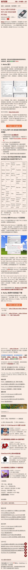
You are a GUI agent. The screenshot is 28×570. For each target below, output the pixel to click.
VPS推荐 (21, 1)
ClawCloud (14, 463)
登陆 (6, 418)
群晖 (23, 374)
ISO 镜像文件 (15, 135)
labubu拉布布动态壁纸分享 (7, 396)
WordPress (22, 563)
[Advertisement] (14, 43)
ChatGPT (3, 492)
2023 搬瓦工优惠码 (16, 477)
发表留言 (3, 19)
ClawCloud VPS (20, 463)
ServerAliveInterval (16, 449)
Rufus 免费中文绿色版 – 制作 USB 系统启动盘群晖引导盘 (8, 12)
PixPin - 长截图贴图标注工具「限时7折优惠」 (12, 381)
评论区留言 (10, 363)
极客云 (6, 359)
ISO (4, 372)
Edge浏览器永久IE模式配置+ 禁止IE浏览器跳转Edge (14, 384)
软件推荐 (14, 6)
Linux (7, 372)
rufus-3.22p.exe (14, 348)
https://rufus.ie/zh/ (14, 112)
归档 (16, 1)
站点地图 (10, 564)
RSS (5, 484)
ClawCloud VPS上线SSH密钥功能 (10, 453)
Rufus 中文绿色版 (16, 372)
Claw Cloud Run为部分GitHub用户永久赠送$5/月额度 (14, 399)
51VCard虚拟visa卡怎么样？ (8, 512)
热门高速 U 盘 (9, 374)
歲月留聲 (4, 2)
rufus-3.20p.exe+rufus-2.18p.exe (18, 308)
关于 (26, 1)
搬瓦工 (2, 486)
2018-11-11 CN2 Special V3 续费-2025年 (11, 394)
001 (8, 19)
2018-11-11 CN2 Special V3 (20, 435)
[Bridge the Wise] (14, 408)
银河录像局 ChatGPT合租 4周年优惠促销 (11, 534)
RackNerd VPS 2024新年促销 (8, 552)
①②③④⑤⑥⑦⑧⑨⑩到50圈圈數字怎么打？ (14, 550)
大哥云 (8, 357)
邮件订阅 (10, 484)
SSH (22, 449)
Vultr (2, 488)
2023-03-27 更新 (5, 17)
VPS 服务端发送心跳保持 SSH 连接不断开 (12, 439)
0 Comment (17, 428)
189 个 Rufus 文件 (14, 315)
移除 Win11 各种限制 (17, 374)
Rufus (2, 21)
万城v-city (14, 357)
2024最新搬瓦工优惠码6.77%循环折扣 (12, 467)
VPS (17, 369)
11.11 (13, 435)
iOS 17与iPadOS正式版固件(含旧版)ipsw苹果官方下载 (14, 519)
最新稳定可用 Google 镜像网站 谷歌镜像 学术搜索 (13, 517)
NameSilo (3, 490)
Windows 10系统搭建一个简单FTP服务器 (11, 389)
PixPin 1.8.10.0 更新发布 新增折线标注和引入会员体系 (14, 386)
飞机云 (20, 357)
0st (14, 490)
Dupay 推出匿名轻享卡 (6, 401)
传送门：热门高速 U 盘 (14, 126)
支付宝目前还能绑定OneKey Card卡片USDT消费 (13, 515)
